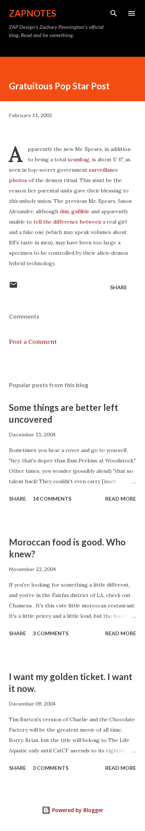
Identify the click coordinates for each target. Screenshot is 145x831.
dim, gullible (75, 211)
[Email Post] (13, 287)
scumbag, (79, 159)
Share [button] (118, 287)
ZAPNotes (32, 13)
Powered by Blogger (77, 810)
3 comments (50, 633)
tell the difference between (67, 221)
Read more (120, 498)
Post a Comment (33, 341)
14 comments (52, 498)
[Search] (113, 13)
